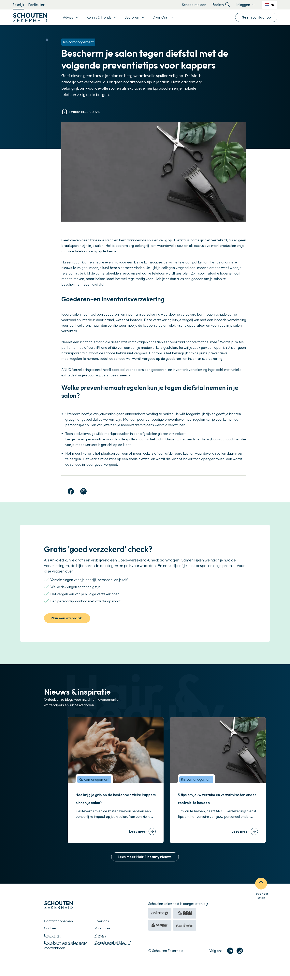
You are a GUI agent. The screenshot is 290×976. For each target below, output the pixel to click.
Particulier (36, 4)
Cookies (50, 928)
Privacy (100, 935)
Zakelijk (18, 4)
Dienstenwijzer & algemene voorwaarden (65, 945)
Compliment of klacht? (112, 942)
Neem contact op (256, 17)
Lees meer (138, 831)
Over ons (101, 921)
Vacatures (102, 928)
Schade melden (194, 4)
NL (272, 5)
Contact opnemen (58, 921)
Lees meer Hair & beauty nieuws (145, 857)
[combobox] (269, 5)
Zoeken (218, 4)
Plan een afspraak (66, 618)
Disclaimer (52, 935)
